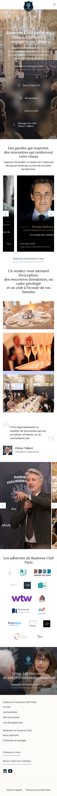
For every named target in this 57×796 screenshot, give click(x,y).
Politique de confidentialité (38, 789)
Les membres (10, 712)
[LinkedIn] (5, 771)
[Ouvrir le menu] (54, 5)
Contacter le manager (14, 740)
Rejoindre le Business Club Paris (28, 684)
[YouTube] (10, 771)
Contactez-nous (11, 752)
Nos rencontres (11, 717)
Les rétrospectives (13, 722)
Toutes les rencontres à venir (28, 258)
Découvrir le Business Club (28, 66)
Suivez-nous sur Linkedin (17, 760)
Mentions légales (14, 789)
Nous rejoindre (11, 735)
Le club (7, 706)
